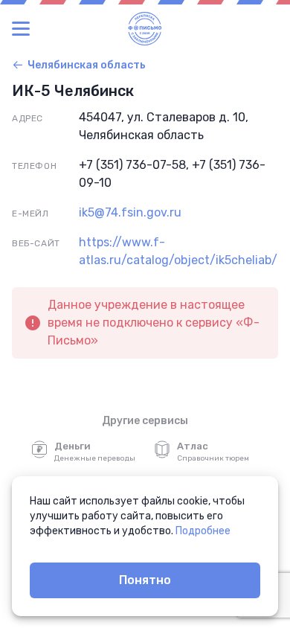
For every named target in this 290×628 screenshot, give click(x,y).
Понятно (145, 580)
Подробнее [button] (203, 531)
